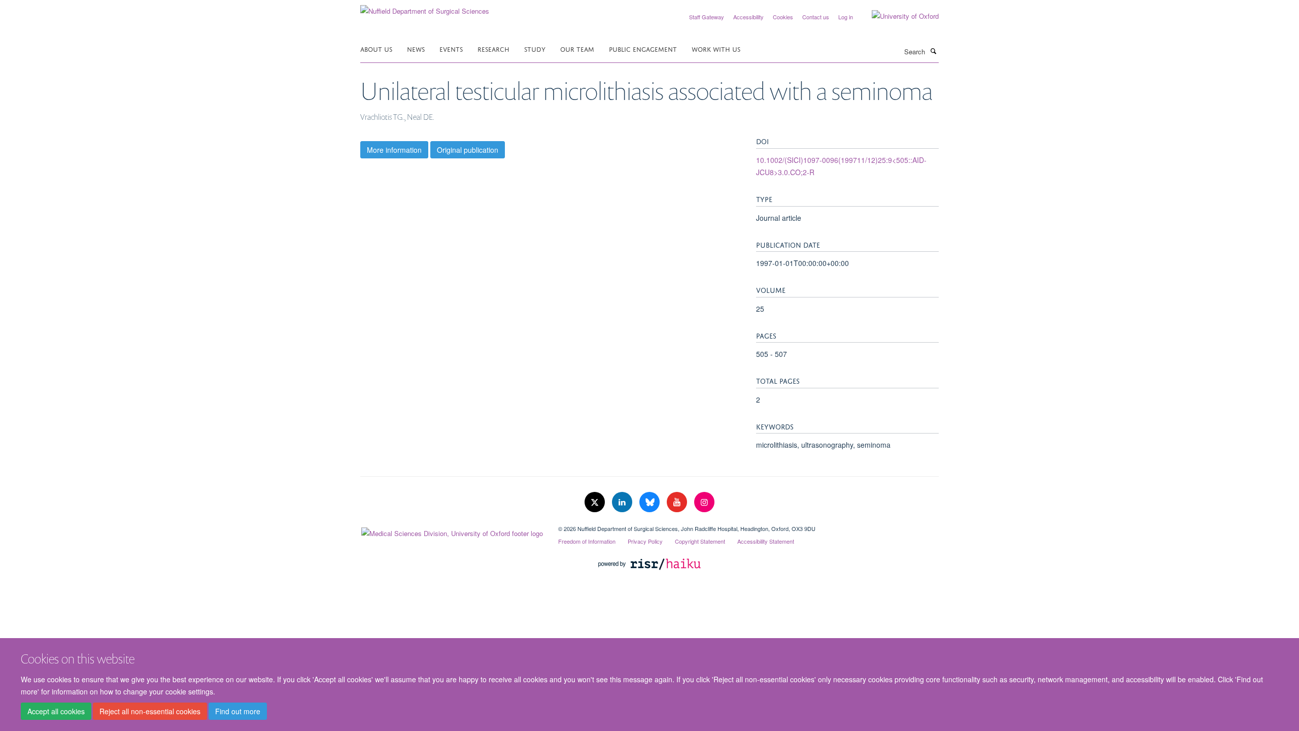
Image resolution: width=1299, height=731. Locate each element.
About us (376, 48)
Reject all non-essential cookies (149, 711)
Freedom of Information (587, 541)
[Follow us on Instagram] (704, 502)
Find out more (237, 711)
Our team (577, 48)
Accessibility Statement (765, 541)
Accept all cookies (56, 711)
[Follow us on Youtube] (678, 502)
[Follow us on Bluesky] (650, 502)
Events (451, 48)
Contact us (815, 17)
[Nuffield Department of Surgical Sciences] (424, 7)
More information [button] (394, 150)
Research (493, 48)
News (416, 48)
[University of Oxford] (898, 16)
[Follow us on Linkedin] (623, 502)
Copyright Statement (700, 541)
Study (534, 48)
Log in (845, 17)
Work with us (716, 48)
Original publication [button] (467, 150)
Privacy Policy (645, 541)
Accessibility (748, 17)
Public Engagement (643, 48)
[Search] (933, 50)
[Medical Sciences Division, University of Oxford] (451, 531)
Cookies (783, 17)
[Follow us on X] (596, 502)
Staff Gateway (706, 17)
